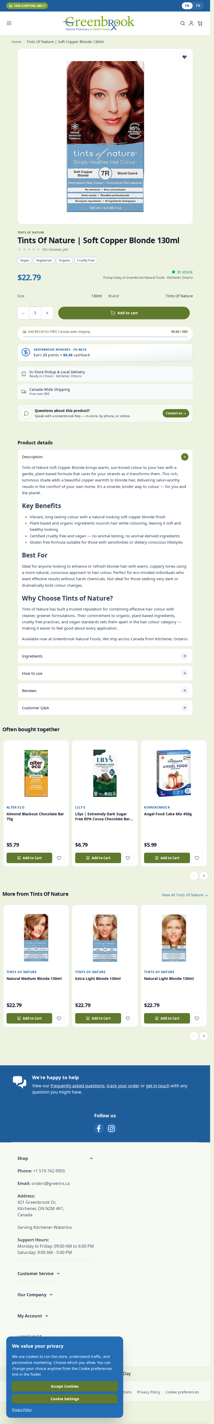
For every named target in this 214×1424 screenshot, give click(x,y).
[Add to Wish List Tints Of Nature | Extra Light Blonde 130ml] (128, 1018)
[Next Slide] (204, 875)
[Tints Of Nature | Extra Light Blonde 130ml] (105, 938)
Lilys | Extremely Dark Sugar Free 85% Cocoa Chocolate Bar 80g (102, 816)
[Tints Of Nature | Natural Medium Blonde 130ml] (36, 938)
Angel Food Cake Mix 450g (168, 813)
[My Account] (191, 23)
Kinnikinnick (157, 807)
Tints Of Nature (22, 972)
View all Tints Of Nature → (185, 894)
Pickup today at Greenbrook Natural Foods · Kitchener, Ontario (148, 278)
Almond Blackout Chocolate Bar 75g (35, 816)
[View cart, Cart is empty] (200, 23)
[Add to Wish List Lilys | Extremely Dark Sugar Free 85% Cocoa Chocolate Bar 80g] (128, 858)
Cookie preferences (182, 1392)
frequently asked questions (78, 1086)
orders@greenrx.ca (51, 1183)
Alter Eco (16, 807)
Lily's (80, 807)
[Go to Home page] (98, 23)
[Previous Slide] (194, 875)
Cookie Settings (65, 1398)
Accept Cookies (65, 1386)
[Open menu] (12, 23)
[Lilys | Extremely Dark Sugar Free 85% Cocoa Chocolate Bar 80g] (105, 773)
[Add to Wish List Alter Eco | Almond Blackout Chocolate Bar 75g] (59, 858)
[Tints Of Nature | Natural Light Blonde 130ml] (174, 938)
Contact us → (176, 413)
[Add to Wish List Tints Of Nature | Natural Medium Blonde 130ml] (59, 1018)
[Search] (183, 23)
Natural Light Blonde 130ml (169, 978)
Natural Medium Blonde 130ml (34, 978)
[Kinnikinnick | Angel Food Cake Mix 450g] (174, 773)
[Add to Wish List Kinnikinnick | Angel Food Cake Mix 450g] (197, 858)
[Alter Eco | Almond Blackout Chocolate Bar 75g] (36, 773)
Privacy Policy (148, 1392)
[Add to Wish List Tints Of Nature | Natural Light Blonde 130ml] (197, 1018)
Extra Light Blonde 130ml (98, 978)
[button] (55, 1158)
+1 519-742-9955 (49, 1171)
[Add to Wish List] (184, 57)
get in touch (158, 1086)
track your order (123, 1086)
